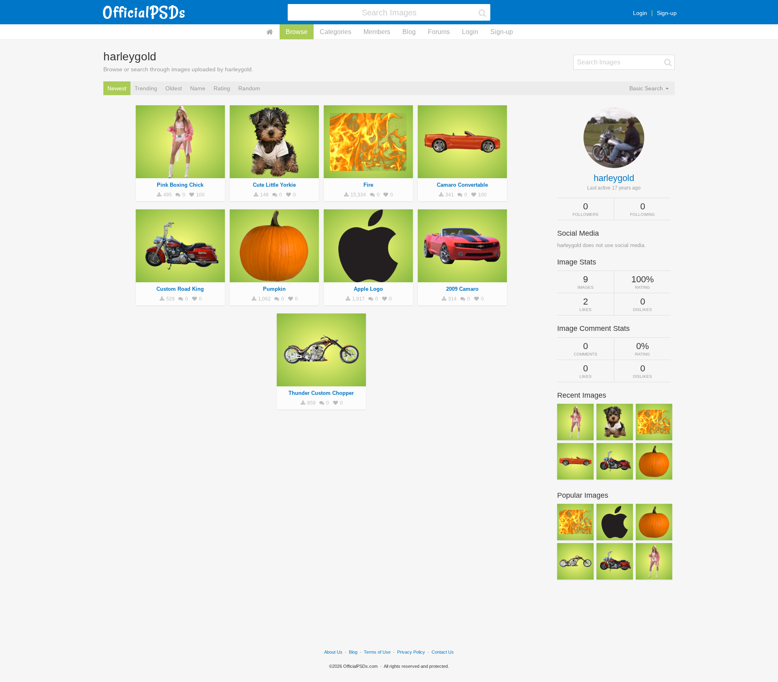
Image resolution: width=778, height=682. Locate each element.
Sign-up (667, 13)
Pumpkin (274, 289)
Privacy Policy (411, 652)
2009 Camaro (462, 289)
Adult (180, 173)
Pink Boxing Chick (180, 185)
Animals (274, 173)
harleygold (614, 178)
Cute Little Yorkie (274, 185)
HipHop (274, 278)
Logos (368, 278)
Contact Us (443, 652)
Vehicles (180, 278)
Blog (409, 31)
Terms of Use (377, 652)
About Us (333, 652)
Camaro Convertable (462, 185)
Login (640, 13)
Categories (335, 31)
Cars (462, 173)
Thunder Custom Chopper (321, 393)
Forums (439, 31)
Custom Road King (180, 289)
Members (376, 31)
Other (368, 173)
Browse (297, 31)
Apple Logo (368, 289)
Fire (368, 185)
